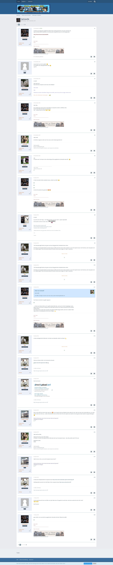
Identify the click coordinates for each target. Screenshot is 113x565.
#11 (94, 287)
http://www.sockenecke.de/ (65, 482)
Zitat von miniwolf (39, 290)
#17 (94, 456)
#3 (94, 78)
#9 (94, 243)
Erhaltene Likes (21, 43)
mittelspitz (24, 20)
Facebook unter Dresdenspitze (39, 228)
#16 (94, 432)
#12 (94, 335)
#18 (94, 477)
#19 (94, 497)
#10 (94, 265)
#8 (94, 214)
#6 (94, 155)
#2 (94, 61)
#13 (94, 357)
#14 (94, 378)
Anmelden (90, 1)
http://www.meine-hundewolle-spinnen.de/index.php (63, 479)
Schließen (94, 563)
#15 (94, 410)
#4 (94, 102)
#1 (94, 28)
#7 (94, 177)
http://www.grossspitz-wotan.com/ (40, 370)
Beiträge (20, 44)
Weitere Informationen (88, 563)
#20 (94, 514)
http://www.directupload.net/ (40, 362)
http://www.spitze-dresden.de (39, 225)
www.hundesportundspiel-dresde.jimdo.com (42, 226)
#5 (94, 135)
